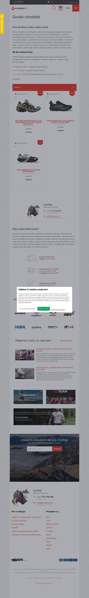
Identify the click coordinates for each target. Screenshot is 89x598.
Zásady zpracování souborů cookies (24, 531)
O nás (48, 520)
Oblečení (49, 527)
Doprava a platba (17, 524)
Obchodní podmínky (19, 520)
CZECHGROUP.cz (47, 583)
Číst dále (16, 79)
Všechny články (66, 341)
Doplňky (49, 545)
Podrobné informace (24, 302)
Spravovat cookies (58, 310)
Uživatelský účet (72, 2)
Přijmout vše (44, 309)
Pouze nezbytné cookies (27, 309)
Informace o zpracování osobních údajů (26, 535)
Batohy (49, 535)
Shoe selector (51, 538)
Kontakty (14, 527)
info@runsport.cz (53, 216)
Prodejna (49, 531)
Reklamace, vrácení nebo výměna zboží (26, 517)
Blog (48, 541)
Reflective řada (52, 524)
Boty (48, 517)
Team (48, 548)
